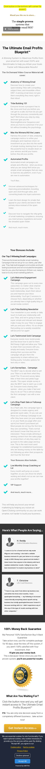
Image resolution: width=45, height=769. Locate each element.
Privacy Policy (22, 751)
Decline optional (22, 756)
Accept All (22, 761)
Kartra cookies (28, 747)
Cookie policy (16, 747)
